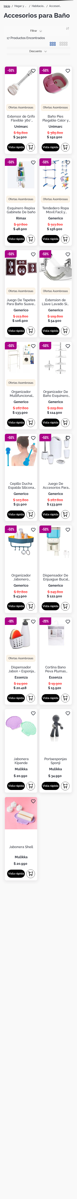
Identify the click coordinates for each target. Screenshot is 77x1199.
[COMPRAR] (30, 147)
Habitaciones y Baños (38, 6)
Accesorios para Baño (55, 6)
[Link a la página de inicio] (7, 6)
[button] (16, 147)
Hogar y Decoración (20, 6)
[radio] (53, 44)
